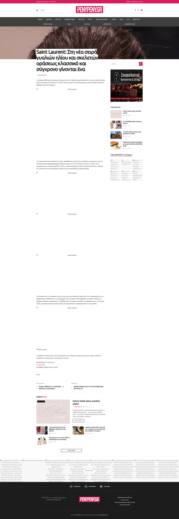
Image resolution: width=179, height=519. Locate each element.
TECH (69, 24)
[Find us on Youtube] (142, 10)
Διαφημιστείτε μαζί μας (42, 1)
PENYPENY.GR (42, 75)
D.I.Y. (128, 19)
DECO (121, 19)
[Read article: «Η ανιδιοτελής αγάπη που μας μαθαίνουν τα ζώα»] (116, 135)
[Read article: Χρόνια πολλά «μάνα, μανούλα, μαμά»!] (53, 412)
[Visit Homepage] (89, 10)
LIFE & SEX (81, 19)
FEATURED (41, 401)
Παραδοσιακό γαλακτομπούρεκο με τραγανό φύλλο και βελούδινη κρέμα (133, 144)
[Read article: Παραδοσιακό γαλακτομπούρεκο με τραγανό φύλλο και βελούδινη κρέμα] (116, 145)
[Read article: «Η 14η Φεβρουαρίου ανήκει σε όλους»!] (116, 125)
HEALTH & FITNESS (101, 19)
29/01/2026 (53, 433)
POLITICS (87, 24)
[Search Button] (141, 64)
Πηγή (38, 374)
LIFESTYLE (58, 19)
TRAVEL (114, 19)
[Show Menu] (37, 10)
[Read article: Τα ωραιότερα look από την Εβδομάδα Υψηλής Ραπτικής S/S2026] (42, 430)
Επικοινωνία (53, 1)
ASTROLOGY (107, 24)
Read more (79, 420)
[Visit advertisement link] (126, 85)
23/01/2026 (89, 433)
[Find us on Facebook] (135, 10)
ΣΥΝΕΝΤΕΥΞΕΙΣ (48, 24)
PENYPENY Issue (130, 24)
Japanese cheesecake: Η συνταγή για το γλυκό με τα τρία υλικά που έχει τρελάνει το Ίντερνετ (95, 429)
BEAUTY (40, 19)
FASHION (49, 19)
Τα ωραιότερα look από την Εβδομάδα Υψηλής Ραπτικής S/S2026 (57, 429)
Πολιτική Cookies (125, 504)
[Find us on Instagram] (138, 10)
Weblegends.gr (104, 515)
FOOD (90, 19)
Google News (40, 365)
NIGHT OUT (136, 19)
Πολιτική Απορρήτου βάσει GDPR (125, 502)
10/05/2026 (87, 406)
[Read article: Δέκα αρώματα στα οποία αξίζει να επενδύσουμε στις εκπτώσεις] (42, 441)
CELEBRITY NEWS (70, 19)
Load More (71, 450)
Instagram (90, 470)
